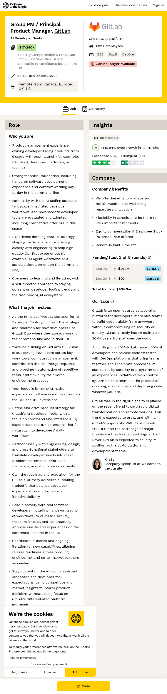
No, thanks (19, 672)
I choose (50, 672)
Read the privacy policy (22, 657)
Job (73, 109)
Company (97, 109)
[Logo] (15, 5)
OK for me (80, 672)
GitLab (62, 31)
